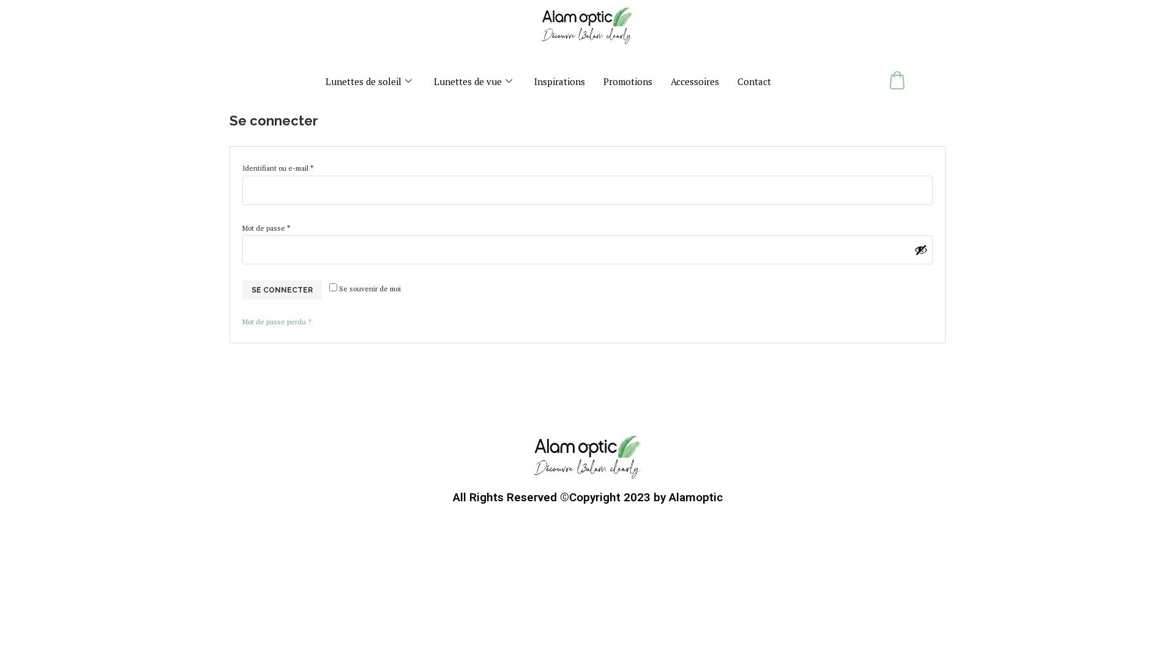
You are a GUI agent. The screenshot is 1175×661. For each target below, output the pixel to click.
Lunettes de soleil (363, 81)
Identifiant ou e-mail (295, 167)
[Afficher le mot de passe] (921, 249)
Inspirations (559, 81)
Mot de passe (283, 227)
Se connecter (282, 290)
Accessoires (695, 81)
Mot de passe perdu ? (276, 321)
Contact (754, 81)
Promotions (627, 81)
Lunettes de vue (468, 81)
